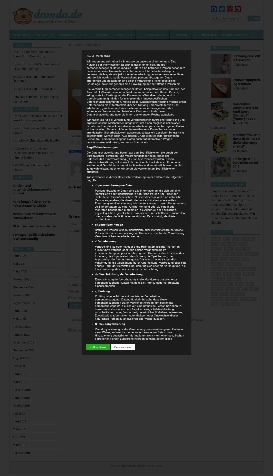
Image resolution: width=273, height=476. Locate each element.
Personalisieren (123, 347)
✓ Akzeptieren (98, 347)
